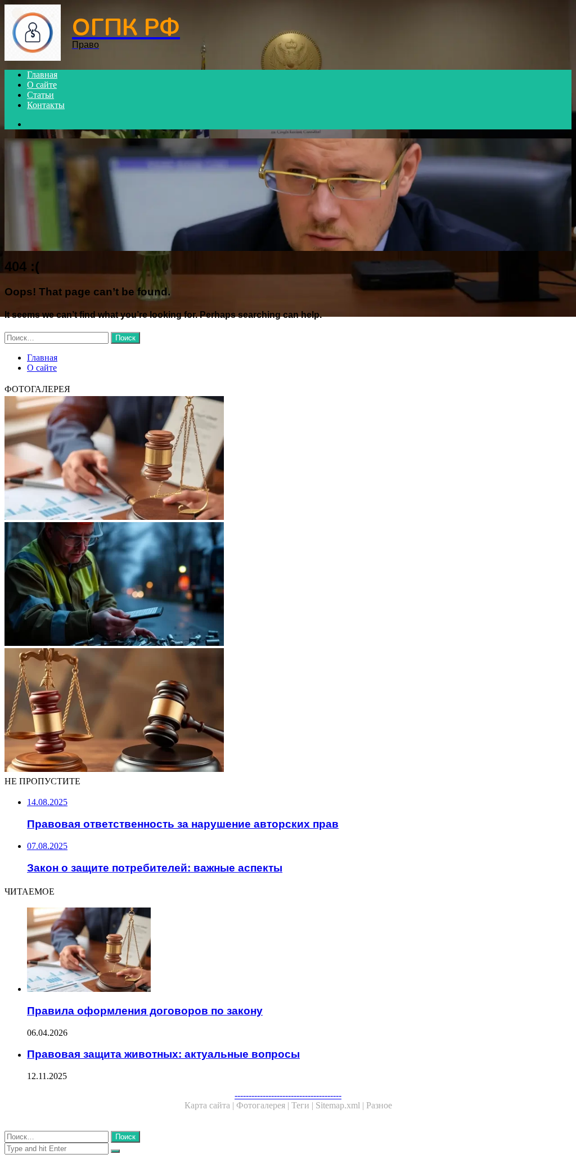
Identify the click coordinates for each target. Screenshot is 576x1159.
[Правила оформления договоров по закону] (288, 459)
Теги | (303, 1105)
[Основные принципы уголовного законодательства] (288, 711)
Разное (379, 1105)
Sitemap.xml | (341, 1105)
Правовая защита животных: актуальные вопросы (163, 1054)
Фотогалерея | (263, 1105)
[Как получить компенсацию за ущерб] (288, 585)
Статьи (40, 95)
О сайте (42, 84)
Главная (42, 74)
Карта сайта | (210, 1105)
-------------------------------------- (288, 1095)
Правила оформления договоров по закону (145, 1011)
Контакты (46, 105)
